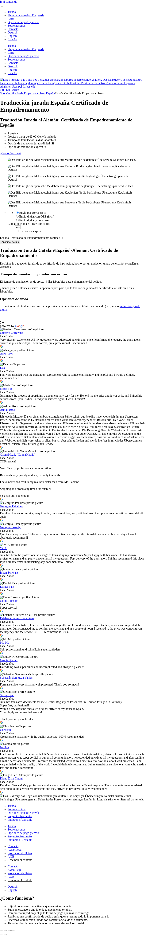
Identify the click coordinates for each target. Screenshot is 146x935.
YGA (3, 548)
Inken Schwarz (9, 572)
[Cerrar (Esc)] (12, 930)
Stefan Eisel (7, 695)
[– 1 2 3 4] (18, 227)
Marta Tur (6, 388)
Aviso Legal (15, 849)
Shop (3, 93)
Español (12, 39)
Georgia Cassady (10, 527)
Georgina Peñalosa (11, 506)
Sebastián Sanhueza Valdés (16, 677)
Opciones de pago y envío (23, 22)
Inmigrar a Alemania (20, 819)
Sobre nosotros (16, 25)
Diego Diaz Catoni (11, 778)
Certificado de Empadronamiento (26, 93)
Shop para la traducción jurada (26, 15)
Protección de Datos (20, 853)
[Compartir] (9, 930)
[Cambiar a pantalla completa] (5, 930)
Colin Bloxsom (9, 600)
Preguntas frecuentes (20, 816)
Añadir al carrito (10, 242)
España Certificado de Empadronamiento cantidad (30, 237)
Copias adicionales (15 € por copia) (29, 223)
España (50, 93)
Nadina (4, 747)
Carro (11, 18)
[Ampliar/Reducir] (1, 930)
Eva (2, 367)
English (12, 35)
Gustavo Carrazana (11, 332)
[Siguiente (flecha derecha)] (5, 934)
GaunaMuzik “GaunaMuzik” (17, 454)
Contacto (13, 29)
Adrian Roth (7, 409)
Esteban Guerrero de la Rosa (17, 618)
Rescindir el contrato (20, 860)
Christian (5, 729)
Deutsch (12, 32)
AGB (11, 856)
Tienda (12, 12)
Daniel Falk (7, 586)
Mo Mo (4, 642)
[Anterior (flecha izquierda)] (1, 934)
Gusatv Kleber (8, 660)
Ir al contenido (8, 1)
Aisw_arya (6, 353)
